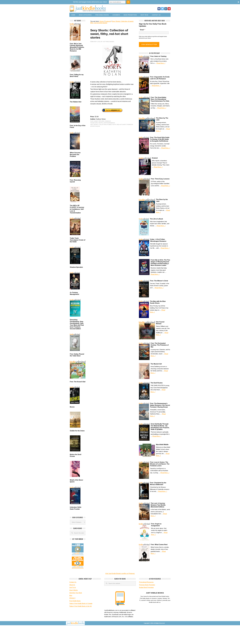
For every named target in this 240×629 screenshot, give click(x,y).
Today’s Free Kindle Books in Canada (80, 603)
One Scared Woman (160, 322)
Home (73, 15)
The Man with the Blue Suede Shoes (158, 302)
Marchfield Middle (162, 444)
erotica (101, 123)
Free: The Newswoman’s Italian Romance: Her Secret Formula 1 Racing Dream (160, 405)
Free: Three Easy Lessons (160, 179)
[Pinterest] (169, 8)
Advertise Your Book (75, 593)
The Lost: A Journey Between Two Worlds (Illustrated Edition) (158, 505)
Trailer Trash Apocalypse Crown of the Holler (77, 240)
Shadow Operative (76, 267)
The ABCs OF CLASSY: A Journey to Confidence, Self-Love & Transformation (77, 209)
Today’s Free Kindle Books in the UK (80, 606)
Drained (155, 158)
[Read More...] (160, 63)
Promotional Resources (146, 582)
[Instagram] (165, 8)
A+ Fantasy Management (74, 293)
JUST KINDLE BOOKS (102, 9)
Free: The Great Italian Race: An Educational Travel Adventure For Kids (160, 99)
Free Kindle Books (102, 15)
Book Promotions (130, 15)
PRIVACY (72, 598)
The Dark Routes (157, 383)
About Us (72, 585)
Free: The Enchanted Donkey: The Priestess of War (160, 345)
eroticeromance (109, 123)
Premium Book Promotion (147, 585)
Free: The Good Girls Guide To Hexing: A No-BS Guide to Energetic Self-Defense (159, 139)
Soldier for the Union (77, 431)
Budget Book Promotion (146, 587)
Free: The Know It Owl (77, 382)
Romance (108, 121)
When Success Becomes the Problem (75, 154)
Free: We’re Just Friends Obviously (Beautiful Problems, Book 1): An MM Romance (77, 47)
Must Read (144, 15)
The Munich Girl (156, 364)
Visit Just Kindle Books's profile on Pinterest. (120, 573)
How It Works (73, 590)
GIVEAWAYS (116, 15)
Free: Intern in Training (158, 56)
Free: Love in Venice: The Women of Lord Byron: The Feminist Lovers (159, 464)
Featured (101, 121)
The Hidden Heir (75, 102)
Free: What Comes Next (159, 544)
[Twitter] (162, 8)
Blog (70, 595)
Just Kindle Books (108, 41)
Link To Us (72, 587)
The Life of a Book (156, 219)
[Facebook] (159, 8)
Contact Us (156, 15)
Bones (72, 407)
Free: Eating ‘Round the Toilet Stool (77, 355)
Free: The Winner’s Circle (159, 281)
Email (142, 29)
